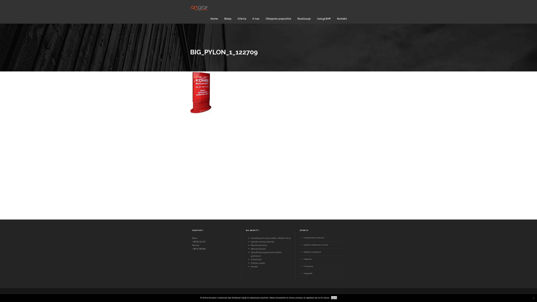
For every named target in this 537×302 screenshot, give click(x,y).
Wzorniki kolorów (258, 248)
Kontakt (342, 18)
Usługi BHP (324, 18)
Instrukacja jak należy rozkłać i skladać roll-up (271, 238)
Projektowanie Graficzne (314, 237)
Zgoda (334, 298)
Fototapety (308, 266)
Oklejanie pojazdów (278, 18)
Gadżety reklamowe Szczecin (316, 245)
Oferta (242, 18)
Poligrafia (308, 259)
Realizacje (304, 18)
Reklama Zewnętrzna (312, 252)
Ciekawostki (256, 259)
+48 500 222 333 (198, 241)
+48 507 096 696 (198, 248)
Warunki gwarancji (259, 245)
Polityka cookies (258, 263)
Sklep (228, 18)
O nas (256, 18)
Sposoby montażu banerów (263, 241)
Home (214, 18)
